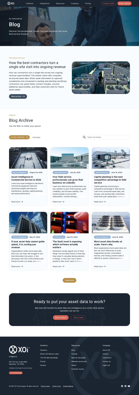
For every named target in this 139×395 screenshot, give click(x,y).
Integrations (107, 358)
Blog (73, 350)
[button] (31, 3)
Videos (73, 365)
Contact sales (108, 3)
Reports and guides (78, 358)
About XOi (106, 350)
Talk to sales (78, 318)
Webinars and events (79, 361)
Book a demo (124, 3)
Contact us (107, 361)
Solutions (43, 350)
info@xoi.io (13, 356)
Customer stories (77, 369)
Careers (43, 365)
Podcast (74, 354)
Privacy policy (45, 386)
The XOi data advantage (49, 358)
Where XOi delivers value (49, 354)
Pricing (42, 361)
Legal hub (106, 365)
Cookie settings (68, 386)
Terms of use (56, 386)
